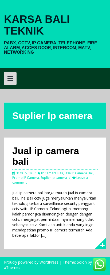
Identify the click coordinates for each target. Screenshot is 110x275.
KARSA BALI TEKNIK (37, 25)
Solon (82, 262)
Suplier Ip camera (54, 177)
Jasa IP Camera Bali (79, 173)
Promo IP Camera (25, 177)
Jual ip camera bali (45, 156)
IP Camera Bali (52, 173)
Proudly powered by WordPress (31, 262)
